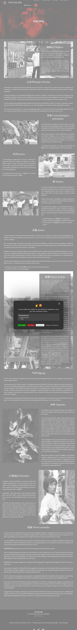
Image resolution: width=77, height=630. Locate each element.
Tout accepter (21, 325)
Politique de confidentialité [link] (52, 325)
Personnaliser (40, 325)
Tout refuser (31, 325)
